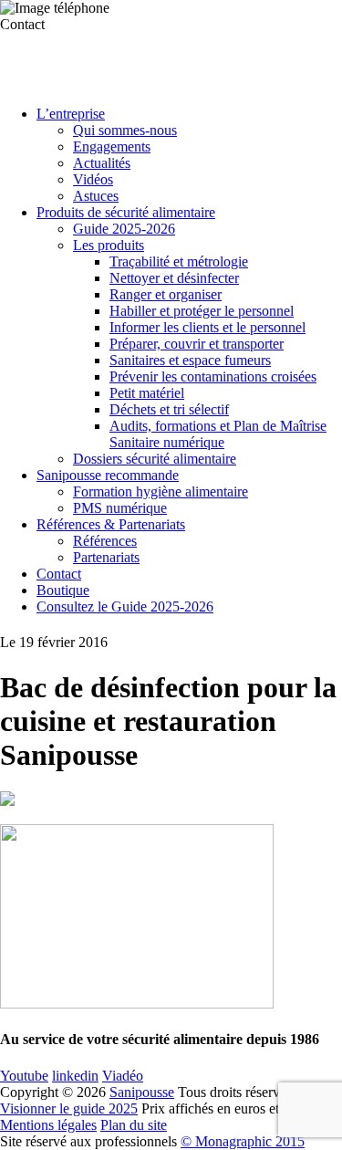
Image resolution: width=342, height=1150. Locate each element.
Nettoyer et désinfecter (174, 278)
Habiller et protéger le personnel (201, 311)
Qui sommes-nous (125, 130)
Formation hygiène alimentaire (160, 491)
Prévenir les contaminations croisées (212, 376)
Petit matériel (146, 393)
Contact (58, 573)
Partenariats (106, 557)
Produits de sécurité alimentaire (125, 212)
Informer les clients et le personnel (207, 327)
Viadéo (122, 1075)
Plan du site (133, 1125)
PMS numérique (120, 508)
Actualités (101, 163)
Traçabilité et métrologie (178, 261)
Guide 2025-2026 (124, 228)
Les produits (108, 245)
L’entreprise (70, 113)
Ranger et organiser (165, 294)
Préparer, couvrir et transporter (196, 343)
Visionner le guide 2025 (69, 1108)
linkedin (75, 1075)
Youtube (24, 1075)
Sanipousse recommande (107, 475)
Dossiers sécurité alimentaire (154, 458)
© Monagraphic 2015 (243, 1141)
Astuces (96, 196)
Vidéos (93, 179)
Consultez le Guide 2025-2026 (124, 606)
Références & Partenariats (110, 524)
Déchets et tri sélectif (169, 409)
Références (105, 541)
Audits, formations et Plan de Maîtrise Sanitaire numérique (217, 434)
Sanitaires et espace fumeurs (190, 360)
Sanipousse (141, 1092)
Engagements (111, 146)
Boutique (62, 590)
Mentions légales (48, 1125)
